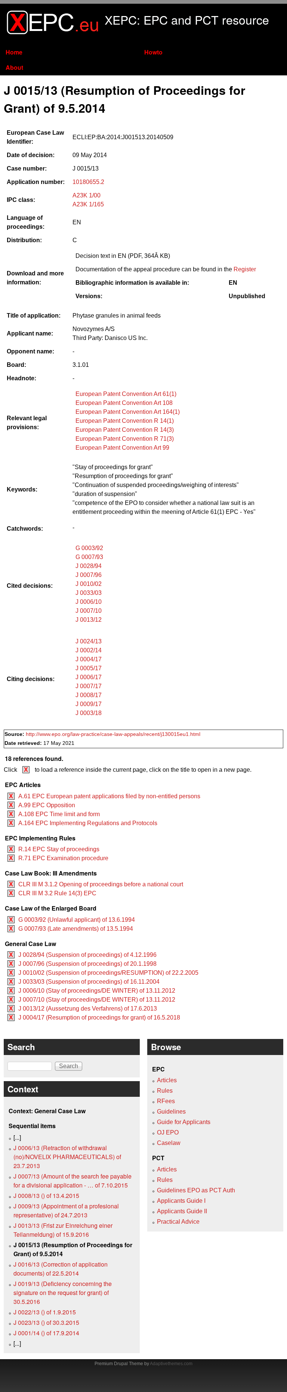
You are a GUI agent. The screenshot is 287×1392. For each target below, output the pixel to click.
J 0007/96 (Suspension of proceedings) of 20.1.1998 (87, 964)
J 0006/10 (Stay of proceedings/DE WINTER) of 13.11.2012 (96, 990)
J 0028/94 (88, 566)
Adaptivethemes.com (171, 1363)
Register (245, 269)
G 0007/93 (89, 557)
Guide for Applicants (183, 1122)
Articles (167, 1080)
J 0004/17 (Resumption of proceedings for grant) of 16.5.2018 (99, 1017)
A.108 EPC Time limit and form (59, 814)
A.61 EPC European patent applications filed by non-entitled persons (109, 796)
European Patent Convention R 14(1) (124, 421)
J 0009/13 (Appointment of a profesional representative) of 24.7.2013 (66, 1210)
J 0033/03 (88, 593)
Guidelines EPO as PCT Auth (196, 1190)
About (14, 67)
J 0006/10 (88, 602)
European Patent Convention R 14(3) (124, 430)
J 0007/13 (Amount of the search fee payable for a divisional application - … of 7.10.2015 (72, 1180)
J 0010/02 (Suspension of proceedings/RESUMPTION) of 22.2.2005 (108, 973)
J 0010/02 (88, 584)
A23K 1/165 (88, 204)
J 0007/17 (88, 686)
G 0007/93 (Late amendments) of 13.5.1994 (75, 929)
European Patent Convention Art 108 (124, 403)
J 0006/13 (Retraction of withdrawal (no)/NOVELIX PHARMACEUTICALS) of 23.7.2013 (67, 1156)
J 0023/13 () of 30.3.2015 (46, 1322)
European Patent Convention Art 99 (122, 447)
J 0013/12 (88, 620)
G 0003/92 (89, 548)
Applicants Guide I (181, 1201)
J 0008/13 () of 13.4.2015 (46, 1195)
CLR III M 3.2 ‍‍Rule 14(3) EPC (57, 893)
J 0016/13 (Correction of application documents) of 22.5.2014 (60, 1268)
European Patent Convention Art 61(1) (125, 394)
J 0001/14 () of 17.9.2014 (46, 1333)
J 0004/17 (88, 659)
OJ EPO (168, 1132)
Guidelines (171, 1111)
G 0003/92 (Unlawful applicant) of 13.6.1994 (76, 920)
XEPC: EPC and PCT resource (187, 19)
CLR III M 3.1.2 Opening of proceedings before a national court (100, 884)
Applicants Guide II (182, 1211)
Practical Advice (178, 1221)
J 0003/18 (88, 713)
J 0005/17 (88, 668)
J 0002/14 (88, 650)
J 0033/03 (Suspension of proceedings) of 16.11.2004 (89, 982)
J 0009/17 (88, 704)
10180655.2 (88, 182)
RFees (166, 1101)
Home (14, 52)
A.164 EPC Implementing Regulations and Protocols (87, 823)
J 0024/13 (88, 641)
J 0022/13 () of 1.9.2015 (44, 1312)
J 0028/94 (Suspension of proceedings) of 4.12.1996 (87, 955)
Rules (165, 1090)
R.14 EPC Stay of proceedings (58, 849)
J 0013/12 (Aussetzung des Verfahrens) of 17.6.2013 (87, 1008)
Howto (153, 52)
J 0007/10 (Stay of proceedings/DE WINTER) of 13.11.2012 (96, 999)
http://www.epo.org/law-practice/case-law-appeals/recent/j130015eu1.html (113, 734)
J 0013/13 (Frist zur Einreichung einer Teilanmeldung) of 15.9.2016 (62, 1230)
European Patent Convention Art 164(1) (127, 412)
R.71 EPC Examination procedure (63, 858)
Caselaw (168, 1143)
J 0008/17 (88, 695)
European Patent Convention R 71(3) (124, 439)
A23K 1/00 (86, 195)
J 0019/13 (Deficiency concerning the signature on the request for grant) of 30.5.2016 (62, 1292)
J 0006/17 (88, 677)
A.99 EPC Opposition (46, 805)
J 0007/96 (88, 575)
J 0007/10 (88, 611)
